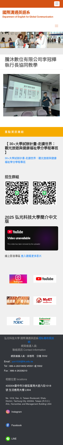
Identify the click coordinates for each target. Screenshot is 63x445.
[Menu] (56, 26)
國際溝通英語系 (27, 13)
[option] (31, 40)
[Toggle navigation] (57, 3)
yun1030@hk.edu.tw (22, 361)
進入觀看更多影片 (31, 256)
